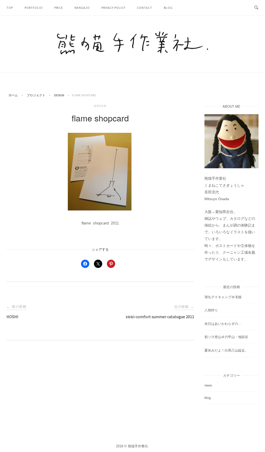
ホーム (13, 95)
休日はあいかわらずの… (222, 324)
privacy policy (113, 8)
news (208, 385)
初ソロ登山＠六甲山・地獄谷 (226, 337)
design (59, 95)
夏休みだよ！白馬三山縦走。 (226, 350)
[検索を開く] (256, 7)
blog (168, 8)
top (9, 8)
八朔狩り (211, 310)
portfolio (34, 8)
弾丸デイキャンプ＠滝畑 (222, 297)
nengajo (82, 8)
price (58, 8)
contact (144, 8)
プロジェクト (36, 95)
